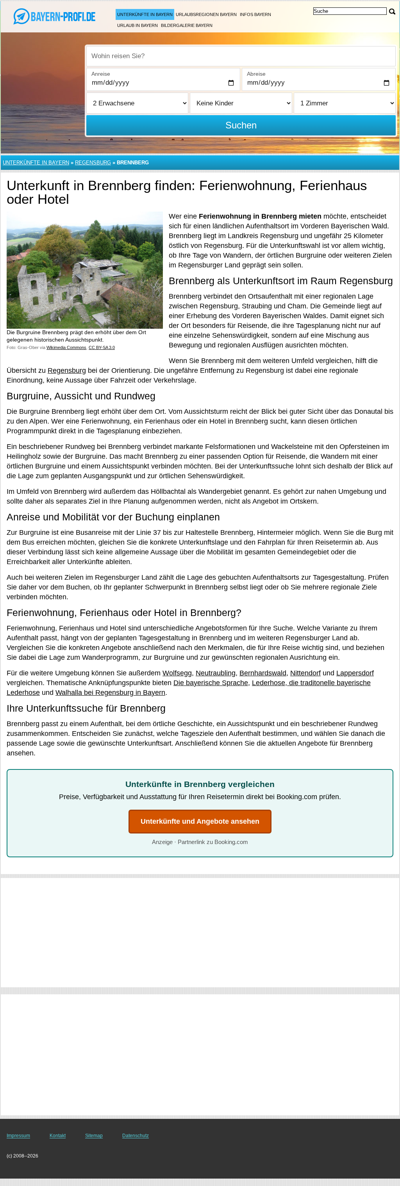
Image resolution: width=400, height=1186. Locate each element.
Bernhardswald (262, 673)
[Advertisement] (200, 932)
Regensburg (93, 163)
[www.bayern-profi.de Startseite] (55, 16)
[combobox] (241, 56)
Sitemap (94, 1135)
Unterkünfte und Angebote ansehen (200, 821)
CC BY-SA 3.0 (102, 347)
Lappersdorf (355, 673)
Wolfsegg (177, 673)
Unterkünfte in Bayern (145, 14)
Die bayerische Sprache (210, 683)
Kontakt (58, 1135)
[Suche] (392, 11)
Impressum (18, 1135)
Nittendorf (305, 673)
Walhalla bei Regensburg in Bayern (110, 692)
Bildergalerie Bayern (186, 25)
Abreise (256, 74)
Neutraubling (216, 673)
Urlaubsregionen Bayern (206, 14)
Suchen (241, 125)
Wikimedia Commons (66, 347)
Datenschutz (135, 1135)
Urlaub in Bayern (137, 25)
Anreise (100, 74)
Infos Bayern (255, 14)
